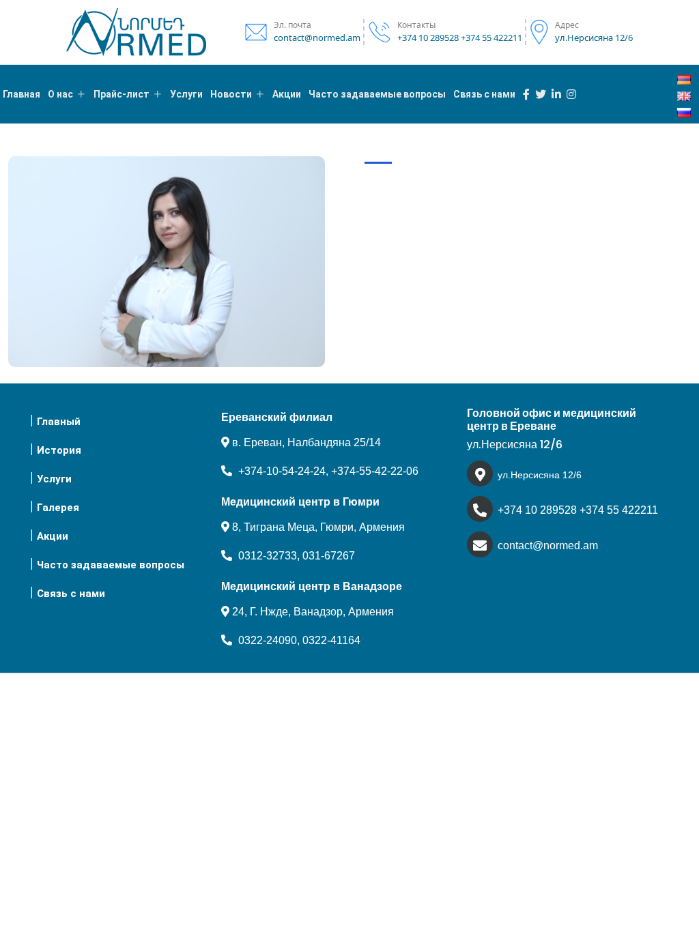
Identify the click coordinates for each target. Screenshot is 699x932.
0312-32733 (267, 556)
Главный (59, 422)
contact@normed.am (548, 545)
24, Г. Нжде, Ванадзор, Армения (311, 611)
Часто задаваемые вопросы (110, 565)
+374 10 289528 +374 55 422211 (578, 510)
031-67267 (328, 556)
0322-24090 (267, 640)
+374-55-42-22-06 (374, 471)
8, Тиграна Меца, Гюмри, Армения (317, 527)
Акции (52, 536)
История (59, 450)
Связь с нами (71, 593)
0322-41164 (331, 640)
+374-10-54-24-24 (282, 471)
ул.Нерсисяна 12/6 (540, 474)
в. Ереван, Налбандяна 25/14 (305, 442)
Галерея (58, 507)
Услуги (54, 479)
